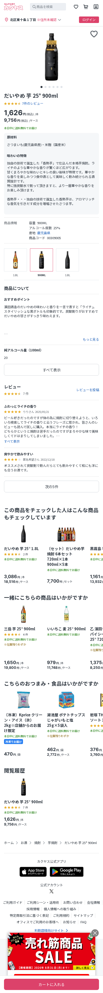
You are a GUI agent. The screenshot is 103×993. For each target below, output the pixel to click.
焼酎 (37, 843)
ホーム (9, 843)
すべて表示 (51, 369)
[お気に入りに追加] (94, 34)
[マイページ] (96, 7)
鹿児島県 (43, 232)
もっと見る (91, 339)
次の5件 (51, 486)
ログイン (89, 19)
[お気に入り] (76, 7)
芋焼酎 (53, 843)
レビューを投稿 (87, 390)
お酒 (24, 843)
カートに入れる (51, 984)
